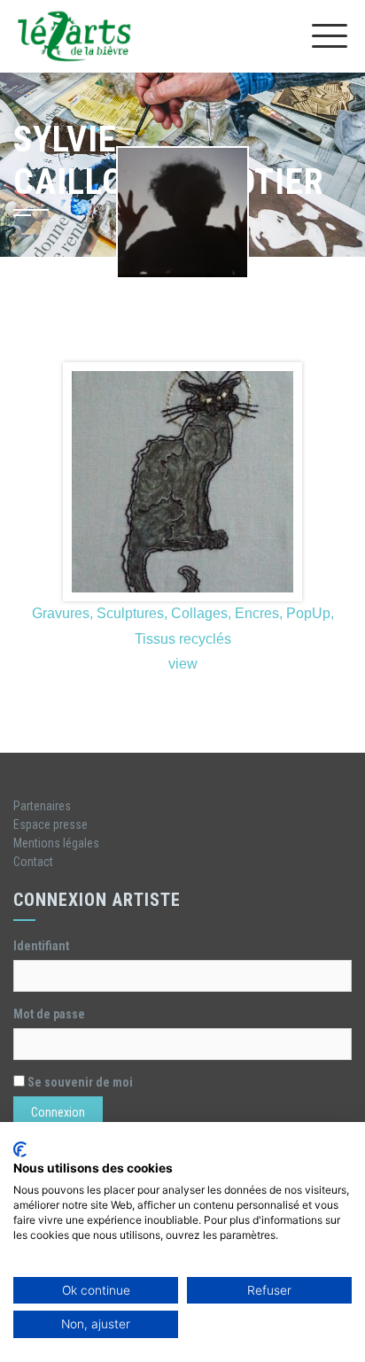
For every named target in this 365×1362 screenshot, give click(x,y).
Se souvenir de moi (79, 1082)
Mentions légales (56, 843)
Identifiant (41, 946)
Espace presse (50, 824)
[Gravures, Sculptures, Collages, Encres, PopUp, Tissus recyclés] (182, 481)
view (183, 663)
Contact (33, 862)
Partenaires (42, 806)
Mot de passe (49, 1014)
